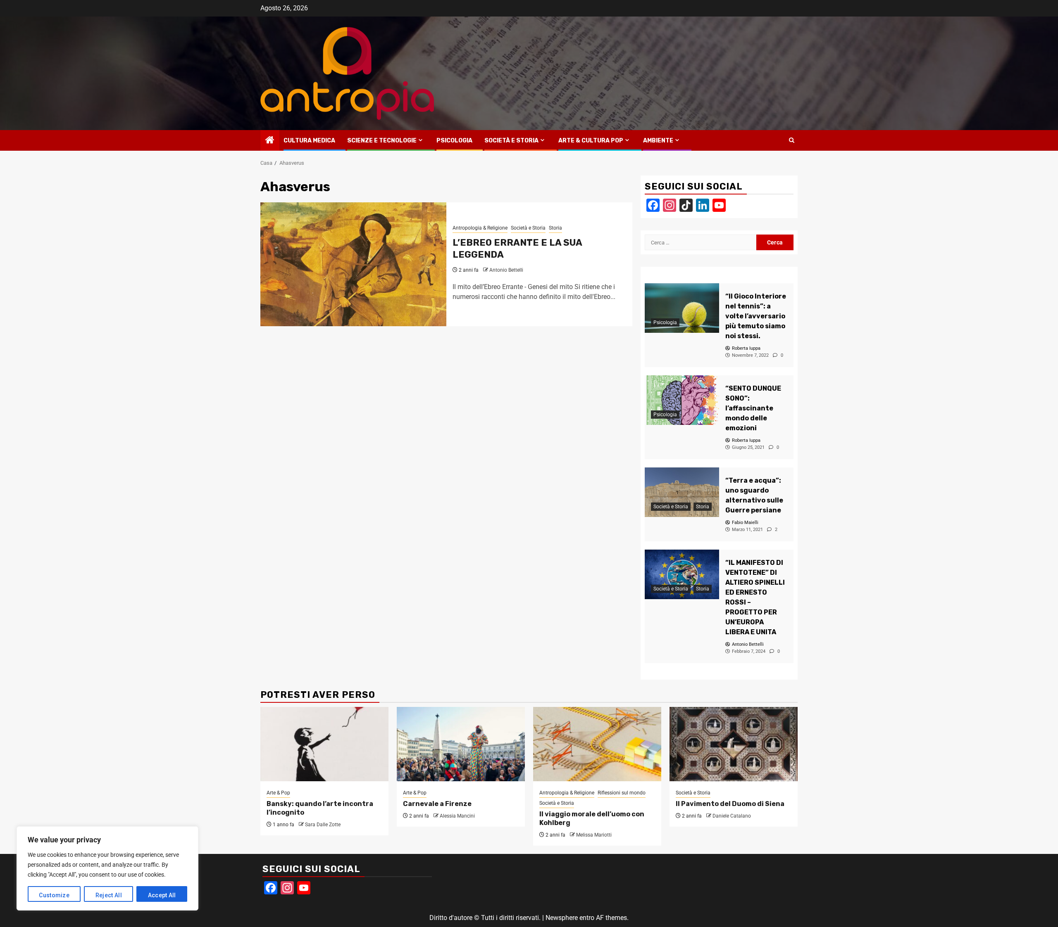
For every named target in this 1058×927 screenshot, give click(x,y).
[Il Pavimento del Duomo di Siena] (734, 744)
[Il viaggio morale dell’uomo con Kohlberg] (597, 744)
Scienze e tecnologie (382, 140)
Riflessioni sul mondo (622, 793)
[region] (107, 868)
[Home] (269, 141)
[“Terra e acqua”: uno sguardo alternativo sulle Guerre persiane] (682, 492)
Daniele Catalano (731, 816)
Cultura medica (309, 140)
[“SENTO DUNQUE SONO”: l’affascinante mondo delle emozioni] (682, 400)
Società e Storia (511, 140)
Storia (555, 228)
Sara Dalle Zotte (323, 824)
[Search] (791, 140)
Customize (54, 895)
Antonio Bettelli (506, 270)
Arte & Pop (278, 793)
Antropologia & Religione (480, 228)
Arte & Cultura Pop (590, 140)
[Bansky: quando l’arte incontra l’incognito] (324, 744)
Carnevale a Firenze (437, 804)
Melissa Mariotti (594, 835)
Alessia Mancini (457, 816)
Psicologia (454, 140)
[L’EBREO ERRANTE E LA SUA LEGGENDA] (353, 264)
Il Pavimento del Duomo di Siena (730, 804)
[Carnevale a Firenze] (461, 744)
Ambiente (658, 140)
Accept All (162, 895)
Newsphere (562, 918)
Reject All (108, 895)
